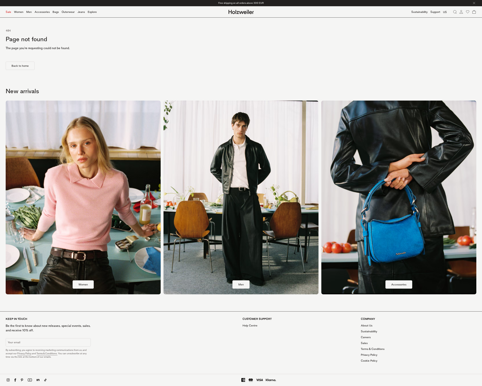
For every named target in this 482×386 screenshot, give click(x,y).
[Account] (461, 12)
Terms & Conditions (372, 348)
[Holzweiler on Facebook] (15, 380)
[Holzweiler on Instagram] (8, 379)
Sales (364, 343)
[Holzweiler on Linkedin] (38, 380)
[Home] (241, 12)
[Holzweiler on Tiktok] (45, 380)
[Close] (474, 3)
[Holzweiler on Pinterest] (22, 379)
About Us (366, 325)
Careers (366, 337)
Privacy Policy (24, 353)
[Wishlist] (467, 12)
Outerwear (68, 11)
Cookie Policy (369, 360)
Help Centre (250, 325)
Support (435, 11)
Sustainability (369, 331)
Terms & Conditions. (46, 353)
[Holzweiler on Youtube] (30, 379)
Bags (56, 11)
